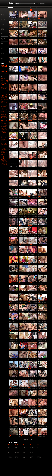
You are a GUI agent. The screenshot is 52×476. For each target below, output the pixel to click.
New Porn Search (25, 448)
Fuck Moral (38, 446)
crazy (6, 102)
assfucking (2, 83)
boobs (5, 93)
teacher (6, 157)
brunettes (3, 95)
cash (6, 97)
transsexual (2, 162)
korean (4, 130)
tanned (2, 157)
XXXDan (10, 18)
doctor (3, 106)
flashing (2, 114)
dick (5, 105)
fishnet (4, 113)
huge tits (5, 126)
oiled (5, 140)
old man (2, 141)
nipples (6, 138)
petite (5, 143)
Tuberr (30, 446)
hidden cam (4, 123)
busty (6, 96)
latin (3, 131)
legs (4, 131)
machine (4, 133)
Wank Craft (24, 447)
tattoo (3, 157)
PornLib (39, 64)
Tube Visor (16, 446)
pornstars (3, 145)
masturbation (3, 134)
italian (5, 128)
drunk (3, 109)
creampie (2, 103)
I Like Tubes (2, 20)
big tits (5, 88)
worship (7, 165)
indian (2, 127)
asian (7, 81)
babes (2, 84)
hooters (2, 125)
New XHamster (24, 451)
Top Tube (21, 7)
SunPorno (3, 70)
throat (5, 159)
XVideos (2, 73)
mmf (6, 136)
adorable (2, 79)
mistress (5, 136)
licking (5, 132)
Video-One (2, 53)
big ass (2, 87)
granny (5, 119)
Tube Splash (2, 39)
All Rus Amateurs (25, 453)
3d (4, 78)
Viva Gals (2, 43)
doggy (5, 106)
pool (1, 145)
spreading (4, 153)
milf (6, 135)
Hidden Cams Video (39, 456)
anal (7, 80)
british (6, 94)
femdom (5, 112)
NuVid (2, 67)
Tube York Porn (39, 453)
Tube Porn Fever (3, 33)
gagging (2, 116)
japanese (2, 129)
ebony (6, 109)
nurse (5, 139)
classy (6, 99)
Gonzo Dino (16, 451)
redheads (2, 147)
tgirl (6, 158)
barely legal (2, 85)
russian (4, 148)
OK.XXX (29, 292)
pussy (2, 146)
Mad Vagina (16, 457)
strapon (2, 155)
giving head (5, 118)
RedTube (2, 68)
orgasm (6, 141)
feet (3, 112)
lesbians (2, 132)
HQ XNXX (24, 456)
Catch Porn (16, 456)
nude (2, 139)
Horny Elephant (17, 452)
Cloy (1, 57)
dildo (6, 105)
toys (4, 161)
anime (1, 81)
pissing (4, 144)
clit (7, 99)
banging (5, 84)
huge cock (2, 126)
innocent (4, 127)
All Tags (36, 7)
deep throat (2, 105)
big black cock (5, 87)
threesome (3, 159)
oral (4, 141)
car (2, 97)
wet (4, 164)
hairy (7, 120)
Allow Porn (24, 457)
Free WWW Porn (32, 453)
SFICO (2, 47)
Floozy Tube (2, 18)
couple (2, 102)
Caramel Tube (2, 15)
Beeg (2, 65)
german (4, 117)
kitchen (2, 130)
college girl (4, 100)
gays (2, 117)
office (3, 140)
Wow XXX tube (31, 452)
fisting (6, 113)
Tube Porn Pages (3, 38)
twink (5, 162)
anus (3, 81)
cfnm (1, 98)
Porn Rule (2, 58)
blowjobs (3, 92)
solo (4, 152)
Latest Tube (25, 7)
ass (4, 82)
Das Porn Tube (3, 59)
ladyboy (6, 130)
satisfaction (6, 148)
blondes (2, 91)
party (1, 143)
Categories (16, 7)
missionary (2, 136)
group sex (3, 120)
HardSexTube (4, 66)
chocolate (6, 98)
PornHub (6, 67)
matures (2, 135)
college (2, 100)
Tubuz (9, 448)
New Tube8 (24, 452)
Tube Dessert (2, 28)
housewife (6, 125)
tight (7, 159)
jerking (5, 129)
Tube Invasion (2, 29)
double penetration (3, 108)
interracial (2, 128)
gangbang (4, 116)
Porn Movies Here (3, 23)
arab (4, 81)
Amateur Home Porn (10, 446)
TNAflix (2, 71)
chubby (2, 99)
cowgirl (4, 102)
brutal (6, 95)
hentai (2, 123)
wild (5, 165)
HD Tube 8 (24, 446)
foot (3, 114)
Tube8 (5, 71)
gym (5, 120)
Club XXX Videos (32, 451)
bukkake (2, 96)
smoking (4, 151)
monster (6, 137)
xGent (37, 447)
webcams (2, 164)
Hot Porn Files (10, 457)
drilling (2, 109)
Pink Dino (2, 49)
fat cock (2, 112)
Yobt (6, 73)
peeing (3, 143)
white (6, 164)
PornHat (39, 55)
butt (1, 97)
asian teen (2, 82)
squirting (2, 154)
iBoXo (16, 447)
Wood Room (2, 44)
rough (2, 148)
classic (4, 99)
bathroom (5, 85)
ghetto (6, 117)
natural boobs (3, 138)
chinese (3, 98)
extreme (2, 111)
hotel (3, 125)
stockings (5, 154)
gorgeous (2, 119)
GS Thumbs (9, 451)
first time (2, 113)
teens (4, 158)
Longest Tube (31, 7)
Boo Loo (2, 52)
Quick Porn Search (17, 453)
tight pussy (2, 160)
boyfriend (2, 94)
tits (5, 160)
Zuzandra (9, 447)
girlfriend (2, 118)
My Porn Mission (32, 447)
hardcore (3, 122)
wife (3, 165)
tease (1, 158)
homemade (3, 124)
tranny (6, 161)
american (5, 80)
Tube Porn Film (3, 34)
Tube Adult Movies (3, 25)
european (2, 110)
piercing (2, 144)
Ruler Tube (2, 24)
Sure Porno (38, 451)
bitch (5, 89)
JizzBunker (30, 18)
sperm (2, 153)
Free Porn (31, 457)
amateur (6, 79)
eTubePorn (16, 448)
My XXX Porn (31, 448)
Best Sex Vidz (38, 448)
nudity (4, 139)
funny (5, 115)
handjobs (2, 121)
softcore (2, 152)
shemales (2, 150)
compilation (2, 101)
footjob (5, 114)
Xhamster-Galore (10, 453)
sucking (2, 156)
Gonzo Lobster (10, 456)
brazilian (5, 94)
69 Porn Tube (2, 14)
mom (1, 137)
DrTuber (5, 65)
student (6, 155)
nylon (1, 140)
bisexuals (3, 89)
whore (2, 165)
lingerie (2, 133)
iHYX (8, 452)
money (3, 137)
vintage (3, 163)
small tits (2, 151)
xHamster (3, 72)
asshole (5, 83)
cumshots (2, 104)
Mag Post (2, 48)
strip (3, 155)
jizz (6, 129)
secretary (2, 149)
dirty (1, 106)
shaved (5, 149)
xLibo (37, 452)
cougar (5, 101)
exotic (4, 110)
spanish (6, 152)
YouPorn (2, 74)
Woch (1, 54)
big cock (2, 88)
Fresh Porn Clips (3, 19)
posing (6, 145)
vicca (1, 163)
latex (1, 131)
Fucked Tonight (39, 457)
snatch (6, 151)
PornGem (20, 18)
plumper (6, 144)
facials (4, 111)
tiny (4, 160)
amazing (2, 80)
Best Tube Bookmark (32, 456)
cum (7, 103)
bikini (1, 89)
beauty (2, 86)
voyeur (6, 163)
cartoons (4, 97)
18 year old (2, 78)
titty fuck (2, 161)
